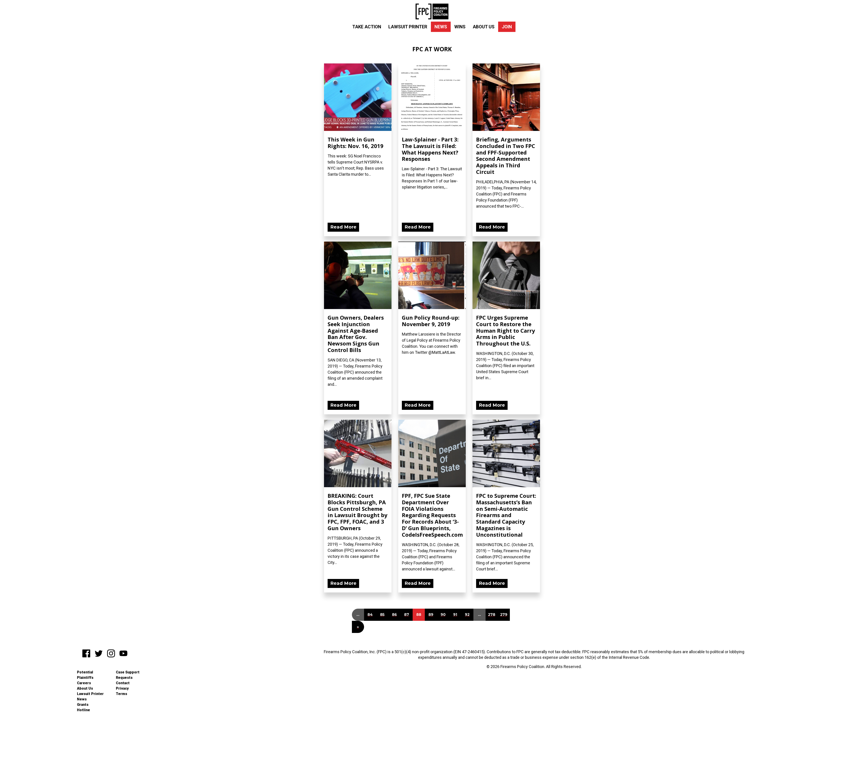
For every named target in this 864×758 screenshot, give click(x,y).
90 (443, 614)
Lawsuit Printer (407, 26)
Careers (84, 683)
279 (503, 614)
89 (430, 614)
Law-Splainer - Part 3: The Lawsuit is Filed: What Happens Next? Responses (430, 149)
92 (467, 614)
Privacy (122, 688)
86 (394, 614)
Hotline (83, 710)
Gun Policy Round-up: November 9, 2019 (430, 321)
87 (406, 614)
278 (491, 614)
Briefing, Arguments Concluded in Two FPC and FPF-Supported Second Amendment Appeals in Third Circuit (505, 155)
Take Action (366, 26)
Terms (121, 694)
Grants (82, 704)
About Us (484, 26)
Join (507, 26)
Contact (123, 683)
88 (418, 614)
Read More (343, 227)
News (440, 26)
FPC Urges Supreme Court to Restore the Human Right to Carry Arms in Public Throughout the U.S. (505, 330)
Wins (460, 26)
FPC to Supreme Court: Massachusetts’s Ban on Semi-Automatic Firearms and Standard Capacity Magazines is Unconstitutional (506, 515)
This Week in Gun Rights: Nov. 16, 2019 (355, 143)
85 (382, 614)
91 (455, 614)
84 (370, 614)
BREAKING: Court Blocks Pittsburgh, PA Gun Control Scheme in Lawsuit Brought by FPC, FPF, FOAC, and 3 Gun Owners (357, 512)
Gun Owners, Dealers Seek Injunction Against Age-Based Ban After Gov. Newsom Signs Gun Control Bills (356, 334)
